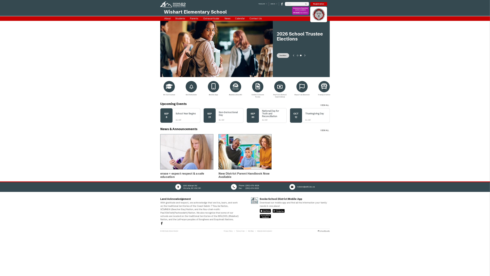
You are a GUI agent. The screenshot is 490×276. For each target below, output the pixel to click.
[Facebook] (282, 4)
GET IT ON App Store (264, 211)
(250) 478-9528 (252, 185)
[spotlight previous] (293, 55)
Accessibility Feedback (265, 216)
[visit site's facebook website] (161, 223)
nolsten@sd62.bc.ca (306, 187)
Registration (318, 4)
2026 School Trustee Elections (300, 36)
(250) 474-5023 (252, 188)
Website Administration (264, 231)
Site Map (251, 231)
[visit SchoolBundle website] (324, 231)
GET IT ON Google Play (277, 211)
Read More (283, 55)
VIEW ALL (324, 105)
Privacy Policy (228, 231)
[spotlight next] (305, 55)
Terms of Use (240, 231)
